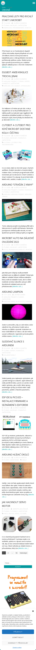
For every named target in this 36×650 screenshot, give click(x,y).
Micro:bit (13, 25)
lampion (28, 301)
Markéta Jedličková (20, 509)
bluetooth (20, 301)
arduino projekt (17, 194)
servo (17, 514)
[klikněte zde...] (7, 67)
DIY (12, 86)
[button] (33, 611)
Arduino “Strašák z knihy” (17, 184)
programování (18, 28)
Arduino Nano (9, 301)
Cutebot (7, 142)
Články (6, 25)
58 (16, 553)
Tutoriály (6, 192)
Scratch (28, 28)
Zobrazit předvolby (18, 643)
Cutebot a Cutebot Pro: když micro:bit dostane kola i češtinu (16, 129)
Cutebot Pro (16, 142)
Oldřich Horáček (20, 23)
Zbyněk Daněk (19, 295)
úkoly (24, 460)
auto (6, 249)
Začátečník (22, 25)
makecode (8, 28)
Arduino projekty (11, 81)
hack (6, 514)
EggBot (17, 86)
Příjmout (18, 632)
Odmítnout (18, 637)
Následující (23, 553)
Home (4, 7)
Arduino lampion (12, 291)
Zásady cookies (17, 647)
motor (11, 514)
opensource (25, 86)
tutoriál (23, 514)
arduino (7, 86)
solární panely (10, 355)
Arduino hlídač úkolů (15, 454)
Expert (27, 81)
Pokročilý (6, 83)
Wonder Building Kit (17, 249)
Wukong (29, 249)
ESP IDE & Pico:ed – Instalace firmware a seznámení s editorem (15, 401)
